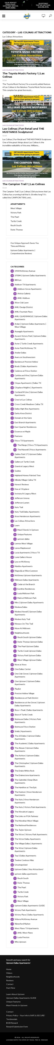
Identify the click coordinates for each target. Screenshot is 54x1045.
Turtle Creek (16, 221)
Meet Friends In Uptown (16, 1005)
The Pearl (15, 217)
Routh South (16, 225)
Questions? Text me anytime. (43, 5)
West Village (16, 208)
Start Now (10, 988)
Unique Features (13, 1001)
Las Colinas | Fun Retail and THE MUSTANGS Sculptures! (23, 130)
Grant (4, 80)
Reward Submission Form (17, 1026)
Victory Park (16, 212)
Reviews (10, 980)
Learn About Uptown (15, 994)
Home (8, 969)
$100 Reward (12, 1023)
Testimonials (11, 1019)
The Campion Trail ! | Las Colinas (23, 184)
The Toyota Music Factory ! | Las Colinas (23, 75)
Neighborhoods (13, 977)
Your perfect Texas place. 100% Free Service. (11, 5)
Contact (9, 984)
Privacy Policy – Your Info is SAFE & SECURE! (25, 1015)
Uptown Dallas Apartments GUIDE (21, 998)
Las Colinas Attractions (13, 70)
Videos (9, 973)
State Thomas (17, 229)
